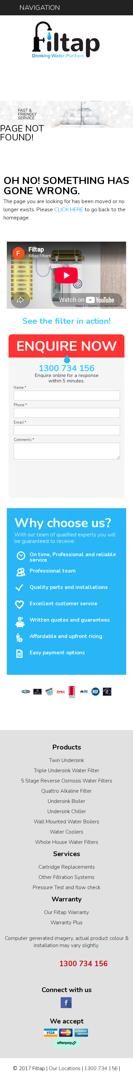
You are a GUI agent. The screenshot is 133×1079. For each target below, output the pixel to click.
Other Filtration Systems (66, 877)
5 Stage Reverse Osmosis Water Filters (66, 780)
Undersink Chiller (66, 811)
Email (20, 422)
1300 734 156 (66, 368)
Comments (24, 439)
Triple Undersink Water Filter (66, 770)
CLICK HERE (68, 209)
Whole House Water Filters (66, 842)
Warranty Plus (66, 922)
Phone (20, 405)
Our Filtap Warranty (66, 912)
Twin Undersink (66, 760)
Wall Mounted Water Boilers (66, 821)
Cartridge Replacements (67, 867)
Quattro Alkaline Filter (66, 791)
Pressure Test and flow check (66, 887)
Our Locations (64, 1068)
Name (20, 387)
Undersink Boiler (66, 801)
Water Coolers (66, 832)
